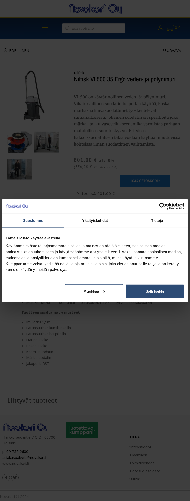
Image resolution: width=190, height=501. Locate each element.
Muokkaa (91, 291)
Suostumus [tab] (33, 220)
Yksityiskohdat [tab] (95, 220)
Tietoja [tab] (157, 220)
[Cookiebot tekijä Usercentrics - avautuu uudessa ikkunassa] (162, 206)
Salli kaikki (155, 291)
